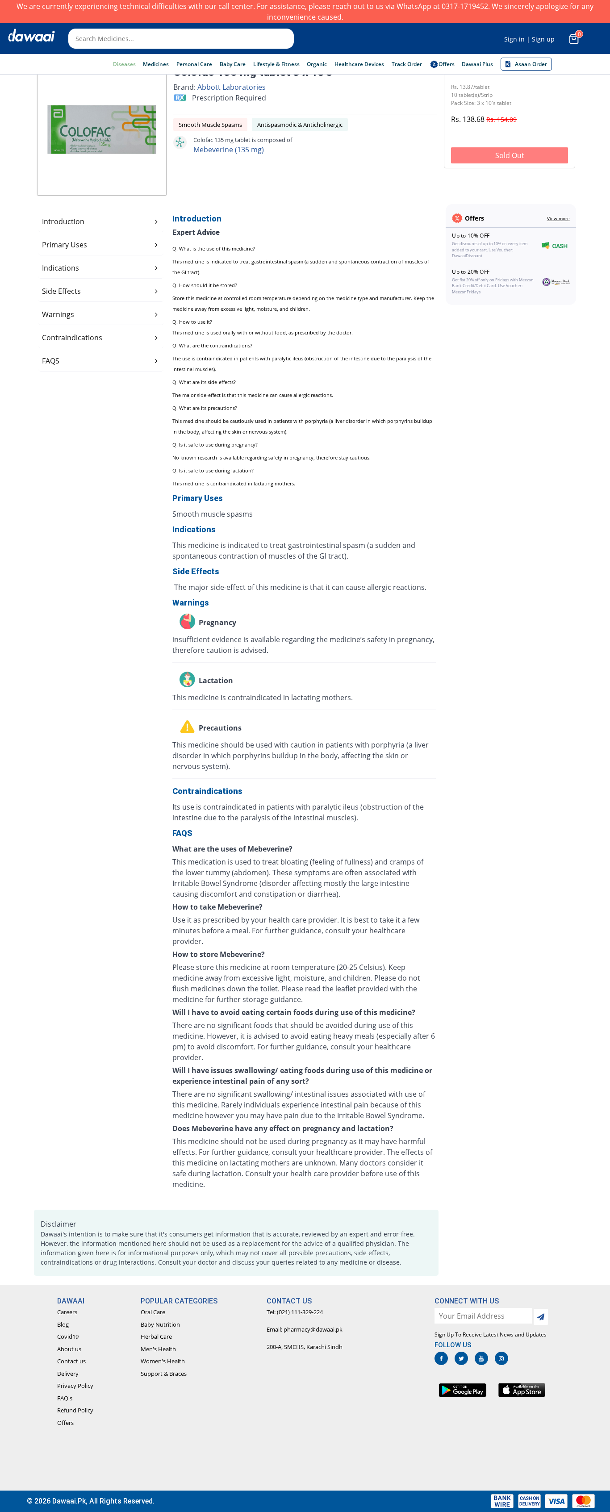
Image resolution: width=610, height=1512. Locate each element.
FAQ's (64, 1398)
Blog (63, 1324)
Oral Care (153, 1312)
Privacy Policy (75, 1386)
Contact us (71, 1361)
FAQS (50, 361)
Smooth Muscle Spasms (210, 125)
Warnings (58, 314)
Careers (67, 1312)
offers (447, 64)
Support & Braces (164, 1374)
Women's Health (163, 1361)
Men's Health (158, 1349)
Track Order (407, 64)
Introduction (63, 221)
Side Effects (61, 291)
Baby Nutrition (160, 1324)
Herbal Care (156, 1336)
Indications (60, 268)
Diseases (124, 64)
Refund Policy (75, 1410)
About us (69, 1349)
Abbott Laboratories (231, 87)
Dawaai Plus (477, 64)
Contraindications (72, 337)
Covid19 (68, 1336)
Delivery (68, 1374)
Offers (65, 1423)
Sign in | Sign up (529, 39)
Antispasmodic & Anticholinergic (300, 125)
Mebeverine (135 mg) (228, 150)
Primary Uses (64, 245)
